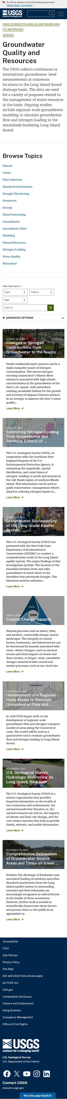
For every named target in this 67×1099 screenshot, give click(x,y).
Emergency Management (18, 1017)
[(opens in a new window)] (7, 1073)
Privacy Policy (11, 962)
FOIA (6, 948)
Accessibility (10, 941)
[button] (33, 318)
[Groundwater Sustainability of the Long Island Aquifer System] (33, 521)
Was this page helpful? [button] (38, 1095)
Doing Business (12, 1010)
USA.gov (8, 989)
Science (8, 35)
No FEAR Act (10, 983)
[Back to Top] (55, 1087)
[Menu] (60, 14)
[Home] (12, 16)
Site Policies (10, 955)
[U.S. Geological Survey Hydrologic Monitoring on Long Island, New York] (33, 773)
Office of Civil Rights (15, 1024)
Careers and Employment (18, 1003)
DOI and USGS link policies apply (23, 976)
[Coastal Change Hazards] (33, 610)
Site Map (8, 969)
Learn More (13, 408)
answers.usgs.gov (13, 1088)
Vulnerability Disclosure (17, 996)
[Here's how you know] (33, 4)
